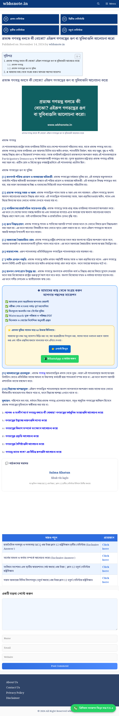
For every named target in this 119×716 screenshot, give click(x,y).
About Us (12, 682)
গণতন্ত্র (42, 373)
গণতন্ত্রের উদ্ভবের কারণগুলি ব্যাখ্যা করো (26, 420)
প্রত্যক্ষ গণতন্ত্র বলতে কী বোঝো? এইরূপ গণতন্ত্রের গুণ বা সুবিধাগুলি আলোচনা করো (42, 61)
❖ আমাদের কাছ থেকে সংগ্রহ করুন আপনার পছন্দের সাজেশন (33, 72)
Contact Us (13, 687)
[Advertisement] (59, 512)
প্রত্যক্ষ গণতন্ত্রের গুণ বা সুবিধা (24, 68)
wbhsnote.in (15, 4)
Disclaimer (13, 698)
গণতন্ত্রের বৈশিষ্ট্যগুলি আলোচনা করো (24, 444)
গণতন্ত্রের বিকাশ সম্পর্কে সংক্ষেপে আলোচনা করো (32, 428)
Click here (105, 547)
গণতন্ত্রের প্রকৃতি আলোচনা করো (22, 436)
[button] (98, 4)
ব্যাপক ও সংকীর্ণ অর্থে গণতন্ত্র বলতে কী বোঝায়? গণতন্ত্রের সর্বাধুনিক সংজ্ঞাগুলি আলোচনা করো (54, 413)
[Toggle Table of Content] (76, 56)
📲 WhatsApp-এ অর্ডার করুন (60, 359)
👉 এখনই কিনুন (60, 349)
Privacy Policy (15, 693)
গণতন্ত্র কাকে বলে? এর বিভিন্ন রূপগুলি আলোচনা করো (34, 452)
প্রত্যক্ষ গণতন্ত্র (17, 65)
